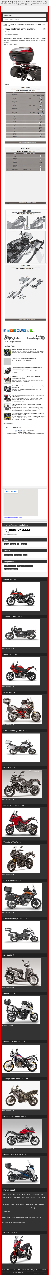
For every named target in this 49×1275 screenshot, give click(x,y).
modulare (23, 544)
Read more (40, 352)
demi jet (6, 544)
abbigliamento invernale (10, 569)
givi (23, 1197)
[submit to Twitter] (8, 330)
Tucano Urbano (7, 1197)
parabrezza (6, 1211)
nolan (43, 1197)
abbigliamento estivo (10, 566)
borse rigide (29, 1204)
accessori (6, 1204)
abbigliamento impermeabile (25, 566)
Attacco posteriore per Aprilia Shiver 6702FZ (20, 30)
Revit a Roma (8, 1035)
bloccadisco (17, 555)
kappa (38, 1197)
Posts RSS (34, 1274)
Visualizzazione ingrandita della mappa (13, 517)
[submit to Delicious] (21, 330)
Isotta (18, 1194)
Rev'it (28, 1194)
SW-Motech (35, 1194)
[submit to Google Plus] (11, 330)
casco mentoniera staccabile (11, 1208)
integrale (13, 544)
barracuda (17, 1197)
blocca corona (8, 555)
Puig (23, 1194)
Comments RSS (42, 1274)
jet (18, 544)
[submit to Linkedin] (24, 330)
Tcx (42, 1194)
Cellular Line (11, 1194)
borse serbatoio (39, 1204)
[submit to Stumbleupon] (14, 330)
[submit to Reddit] (28, 330)
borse (12, 1204)
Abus (4, 1194)
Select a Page (8, 15)
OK (31, 5)
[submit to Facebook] (5, 330)
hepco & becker (30, 1197)
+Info (25, 5)
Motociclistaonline (13, 34)
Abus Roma (7, 1032)
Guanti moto (7, 1030)
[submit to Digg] (18, 330)
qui (16, 44)
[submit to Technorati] (31, 330)
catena (25, 555)
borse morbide (20, 1204)
